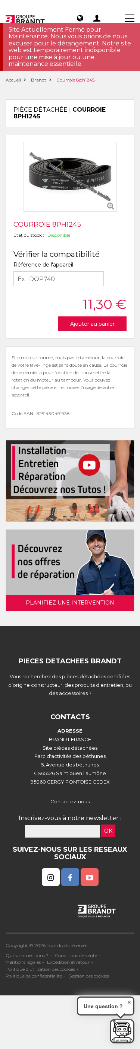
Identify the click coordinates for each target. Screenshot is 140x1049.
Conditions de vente (76, 955)
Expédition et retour (68, 962)
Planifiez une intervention (70, 602)
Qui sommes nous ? (27, 955)
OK (108, 831)
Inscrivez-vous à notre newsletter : (70, 818)
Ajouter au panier (92, 324)
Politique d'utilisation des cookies (40, 969)
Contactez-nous (70, 801)
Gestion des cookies (88, 976)
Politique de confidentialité (34, 976)
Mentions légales (23, 962)
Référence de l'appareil (43, 265)
